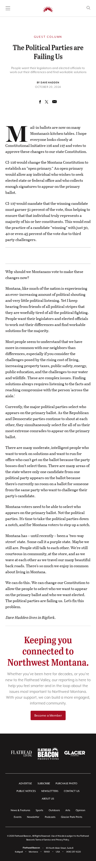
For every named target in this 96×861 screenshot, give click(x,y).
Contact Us (71, 791)
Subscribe (44, 783)
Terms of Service (43, 839)
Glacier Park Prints (71, 817)
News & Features (20, 810)
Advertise (25, 783)
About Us (48, 798)
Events (17, 817)
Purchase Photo (66, 783)
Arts (67, 810)
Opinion (80, 810)
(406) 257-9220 (73, 851)
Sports (39, 810)
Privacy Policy (62, 839)
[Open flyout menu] (8, 8)
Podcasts (50, 817)
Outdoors (54, 810)
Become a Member (48, 715)
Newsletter (33, 817)
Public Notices (26, 791)
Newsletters (49, 791)
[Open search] (88, 8)
